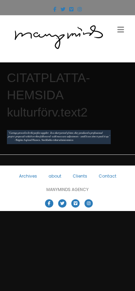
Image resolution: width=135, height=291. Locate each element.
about (54, 176)
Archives (28, 176)
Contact (107, 176)
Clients (80, 176)
